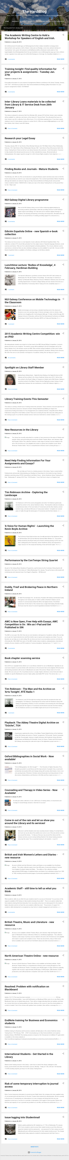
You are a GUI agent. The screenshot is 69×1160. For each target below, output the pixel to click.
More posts (34, 1146)
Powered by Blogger (35, 1152)
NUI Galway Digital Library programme (26, 199)
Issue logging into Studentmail (22, 1117)
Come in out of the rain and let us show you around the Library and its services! (29, 822)
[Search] (67, 4)
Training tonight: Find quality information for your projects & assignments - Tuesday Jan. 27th (31, 71)
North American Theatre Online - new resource (32, 955)
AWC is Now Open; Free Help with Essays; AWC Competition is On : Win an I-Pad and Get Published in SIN (31, 624)
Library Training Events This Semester (26, 398)
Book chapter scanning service (22, 658)
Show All (62, 28)
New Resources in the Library (21, 429)
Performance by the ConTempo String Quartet (31, 560)
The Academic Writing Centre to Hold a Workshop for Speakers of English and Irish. (30, 37)
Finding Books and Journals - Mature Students (31, 169)
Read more (60, 59)
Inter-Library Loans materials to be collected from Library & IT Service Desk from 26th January (30, 104)
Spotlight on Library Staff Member (24, 367)
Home (7, 21)
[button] (63, 35)
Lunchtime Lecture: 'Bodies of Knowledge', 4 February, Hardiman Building (30, 266)
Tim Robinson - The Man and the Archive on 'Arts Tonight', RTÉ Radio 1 (30, 690)
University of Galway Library (22, 21)
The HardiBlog (34, 11)
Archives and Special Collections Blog (50, 21)
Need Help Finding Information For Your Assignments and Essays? (27, 462)
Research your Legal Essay (20, 138)
